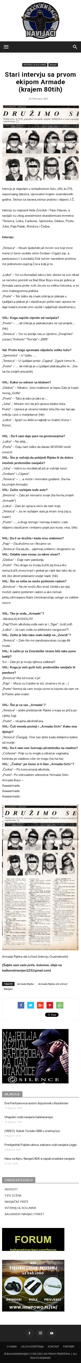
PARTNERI (68, 1346)
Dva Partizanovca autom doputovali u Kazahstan (36, 1103)
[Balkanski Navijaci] (40, 20)
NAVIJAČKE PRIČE (16, 1202)
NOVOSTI (11, 1189)
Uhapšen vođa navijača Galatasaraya (29, 1117)
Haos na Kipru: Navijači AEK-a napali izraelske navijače (40, 1158)
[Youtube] (52, 1333)
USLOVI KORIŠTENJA (32, 1346)
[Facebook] (29, 1333)
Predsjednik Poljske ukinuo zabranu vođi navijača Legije (41, 1144)
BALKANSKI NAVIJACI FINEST (24, 1214)
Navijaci (8, 988)
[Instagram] (40, 1333)
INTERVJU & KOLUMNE (34, 64)
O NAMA (12, 1346)
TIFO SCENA (13, 1195)
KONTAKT (53, 1346)
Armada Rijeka (25, 983)
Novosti (53, 64)
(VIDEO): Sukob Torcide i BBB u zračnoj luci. (32, 1131)
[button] (75, 47)
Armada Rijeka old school (52, 983)
